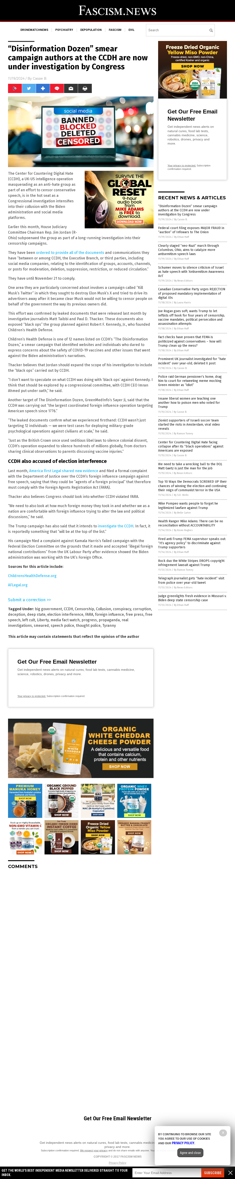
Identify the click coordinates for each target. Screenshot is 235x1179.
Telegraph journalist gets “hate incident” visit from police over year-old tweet (191, 580)
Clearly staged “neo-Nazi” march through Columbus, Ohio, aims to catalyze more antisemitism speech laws (188, 250)
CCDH (68, 609)
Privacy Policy (117, 1162)
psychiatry (64, 30)
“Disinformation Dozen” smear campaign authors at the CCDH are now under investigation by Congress (187, 210)
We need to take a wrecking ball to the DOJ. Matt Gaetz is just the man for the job (190, 466)
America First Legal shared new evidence (63, 471)
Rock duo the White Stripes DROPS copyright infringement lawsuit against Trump (191, 563)
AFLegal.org (18, 585)
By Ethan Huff (181, 236)
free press (134, 614)
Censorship (84, 609)
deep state (36, 614)
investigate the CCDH (115, 526)
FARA (89, 614)
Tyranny (109, 625)
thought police (88, 625)
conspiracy (122, 609)
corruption (142, 609)
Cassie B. (40, 78)
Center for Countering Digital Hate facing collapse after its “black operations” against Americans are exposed (190, 446)
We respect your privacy (94, 1150)
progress (89, 620)
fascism (115, 30)
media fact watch (65, 620)
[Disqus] (81, 930)
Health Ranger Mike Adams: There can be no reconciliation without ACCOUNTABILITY (190, 523)
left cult (28, 620)
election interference (65, 614)
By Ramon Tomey (183, 433)
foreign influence (109, 614)
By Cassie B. (180, 219)
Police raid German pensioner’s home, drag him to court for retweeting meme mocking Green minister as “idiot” (190, 381)
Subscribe (212, 1173)
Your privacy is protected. (31, 696)
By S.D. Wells (181, 495)
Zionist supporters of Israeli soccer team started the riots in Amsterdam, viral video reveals (189, 424)
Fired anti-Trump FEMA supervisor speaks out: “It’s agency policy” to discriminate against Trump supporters (192, 543)
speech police (62, 625)
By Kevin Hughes (183, 530)
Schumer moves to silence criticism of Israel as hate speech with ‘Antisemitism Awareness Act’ (191, 272)
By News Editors (183, 280)
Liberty (43, 620)
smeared (41, 625)
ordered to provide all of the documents (70, 252)
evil (131, 30)
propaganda (109, 620)
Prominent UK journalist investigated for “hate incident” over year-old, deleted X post (192, 361)
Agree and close (190, 1153)
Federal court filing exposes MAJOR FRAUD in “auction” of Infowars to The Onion (191, 230)
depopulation (91, 30)
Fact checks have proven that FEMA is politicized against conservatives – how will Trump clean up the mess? (189, 341)
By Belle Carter (182, 512)
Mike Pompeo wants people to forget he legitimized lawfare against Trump (188, 506)
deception (16, 614)
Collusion (103, 609)
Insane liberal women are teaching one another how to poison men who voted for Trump (189, 403)
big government (48, 609)
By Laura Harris (182, 302)
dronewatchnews (34, 30)
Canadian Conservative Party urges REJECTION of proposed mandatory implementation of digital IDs (191, 293)
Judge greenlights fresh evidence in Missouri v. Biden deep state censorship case (192, 598)
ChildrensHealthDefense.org (32, 576)
